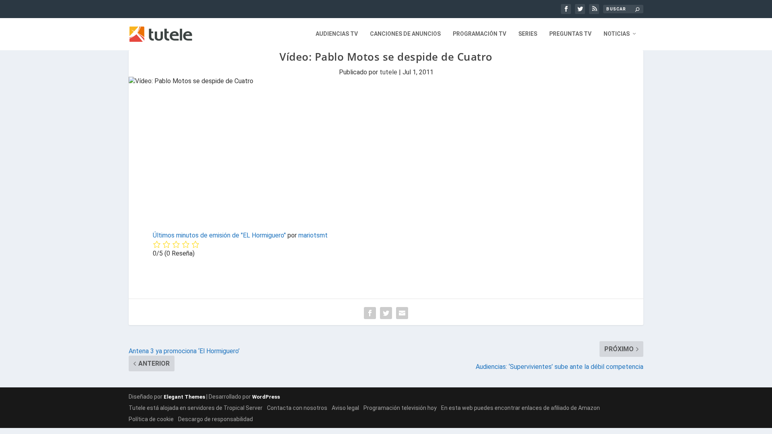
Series (527, 34)
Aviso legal (345, 408)
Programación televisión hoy (400, 408)
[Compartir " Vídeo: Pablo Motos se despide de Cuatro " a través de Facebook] (370, 313)
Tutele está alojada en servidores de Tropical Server (196, 408)
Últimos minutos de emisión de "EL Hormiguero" (219, 235)
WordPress (266, 397)
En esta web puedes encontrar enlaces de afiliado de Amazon (520, 408)
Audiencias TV (337, 34)
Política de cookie (151, 419)
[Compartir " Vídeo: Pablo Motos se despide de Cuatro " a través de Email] (402, 313)
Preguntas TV (570, 34)
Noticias (617, 34)
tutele (388, 72)
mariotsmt (313, 235)
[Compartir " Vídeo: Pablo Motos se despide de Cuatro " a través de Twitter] (386, 313)
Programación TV (479, 34)
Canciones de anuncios (405, 34)
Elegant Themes (184, 397)
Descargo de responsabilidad (215, 419)
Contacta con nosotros (297, 408)
